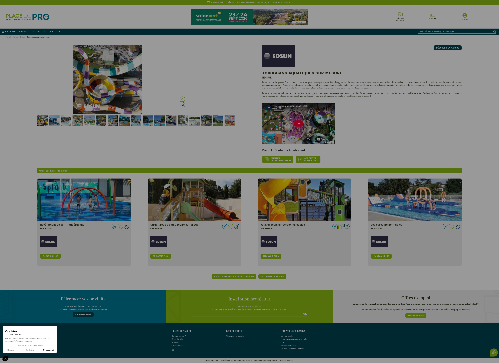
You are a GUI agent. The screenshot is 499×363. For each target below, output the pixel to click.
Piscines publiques (19, 37)
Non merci (11, 350)
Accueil (8, 37)
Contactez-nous (177, 345)
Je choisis (30, 350)
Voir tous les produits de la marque (234, 276)
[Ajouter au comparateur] (182, 104)
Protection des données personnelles (294, 339)
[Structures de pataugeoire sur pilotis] (194, 200)
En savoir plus (83, 314)
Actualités (38, 32)
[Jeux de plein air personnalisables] (304, 200)
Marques (24, 32)
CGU (282, 342)
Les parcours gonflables (386, 224)
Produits (10, 32)
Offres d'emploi (177, 339)
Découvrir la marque (447, 48)
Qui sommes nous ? (179, 336)
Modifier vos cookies (288, 345)
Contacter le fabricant (311, 159)
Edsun (267, 77)
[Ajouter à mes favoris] (182, 99)
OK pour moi (48, 350)
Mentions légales (287, 336)
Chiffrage (55, 32)
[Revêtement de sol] (84, 200)
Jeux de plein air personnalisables (283, 224)
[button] (5, 358)
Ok (305, 313)
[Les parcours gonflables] (415, 200)
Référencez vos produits (235, 336)
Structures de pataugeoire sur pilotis (174, 224)
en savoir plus (50, 256)
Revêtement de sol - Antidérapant (62, 224)
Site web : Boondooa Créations (292, 348)
